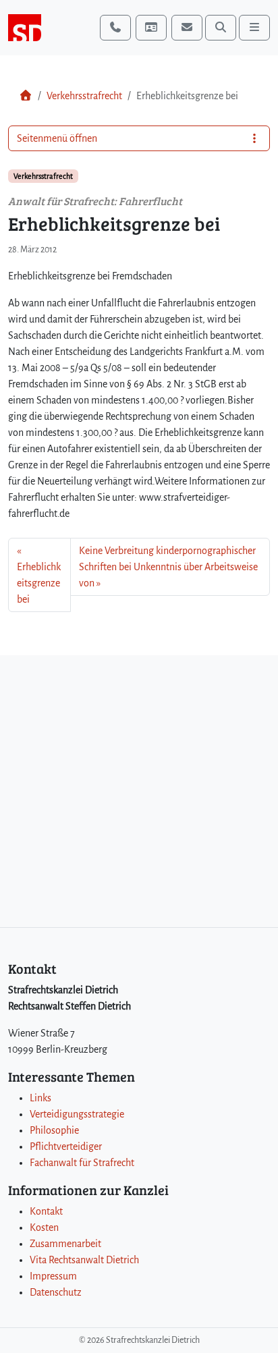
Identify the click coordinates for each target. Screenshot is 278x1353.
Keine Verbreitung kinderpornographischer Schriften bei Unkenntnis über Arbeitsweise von (168, 566)
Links (40, 1098)
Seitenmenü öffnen (57, 138)
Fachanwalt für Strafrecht (82, 1162)
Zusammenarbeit (65, 1243)
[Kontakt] (151, 27)
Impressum (53, 1276)
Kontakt (46, 1211)
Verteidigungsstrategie (77, 1114)
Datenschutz (56, 1292)
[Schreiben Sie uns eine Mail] (186, 27)
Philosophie (54, 1130)
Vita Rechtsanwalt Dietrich (84, 1259)
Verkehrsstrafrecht (84, 95)
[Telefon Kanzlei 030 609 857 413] (115, 27)
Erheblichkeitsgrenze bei (39, 583)
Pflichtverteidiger (66, 1146)
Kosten (44, 1227)
